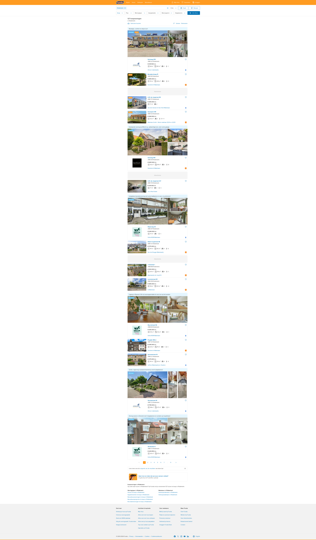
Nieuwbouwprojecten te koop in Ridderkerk (140, 499)
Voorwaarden (139, 536)
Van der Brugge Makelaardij (156, 252)
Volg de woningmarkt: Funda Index (126, 521)
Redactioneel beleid (186, 521)
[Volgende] (176, 462)
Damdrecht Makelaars (154, 85)
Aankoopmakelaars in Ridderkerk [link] (167, 492)
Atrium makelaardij (153, 70)
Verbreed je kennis (164, 521)
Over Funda (184, 511)
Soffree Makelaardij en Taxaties (156, 365)
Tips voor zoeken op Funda (146, 525)
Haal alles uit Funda (143, 528)
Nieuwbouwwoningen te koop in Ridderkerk (140, 497)
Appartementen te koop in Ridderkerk (138, 495)
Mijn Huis (140, 511)
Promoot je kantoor (164, 518)
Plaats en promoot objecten (167, 515)
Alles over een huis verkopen (146, 518)
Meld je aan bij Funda (165, 511)
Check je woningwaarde (123, 515)
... (167, 462)
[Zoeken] (168, 8)
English (198, 536)
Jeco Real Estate (152, 191)
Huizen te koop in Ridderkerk (136, 492)
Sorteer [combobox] (181, 23)
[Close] (125, 8)
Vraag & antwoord (121, 525)
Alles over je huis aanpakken (146, 521)
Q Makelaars (151, 290)
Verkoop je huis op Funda (123, 511)
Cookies (147, 536)
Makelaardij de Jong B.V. (155, 275)
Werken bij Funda (186, 515)
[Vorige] (139, 462)
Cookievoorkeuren (156, 536)
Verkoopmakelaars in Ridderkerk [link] (167, 495)
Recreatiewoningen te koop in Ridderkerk (139, 501)
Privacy (131, 536)
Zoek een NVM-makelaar (123, 518)
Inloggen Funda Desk (165, 525)
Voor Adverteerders (186, 518)
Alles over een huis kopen (145, 515)
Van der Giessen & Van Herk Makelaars (159, 108)
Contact (183, 525)
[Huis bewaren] (186, 59)
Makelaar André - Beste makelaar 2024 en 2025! (161, 122)
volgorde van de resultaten (147, 468)
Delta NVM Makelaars (154, 237)
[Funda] (120, 2)
